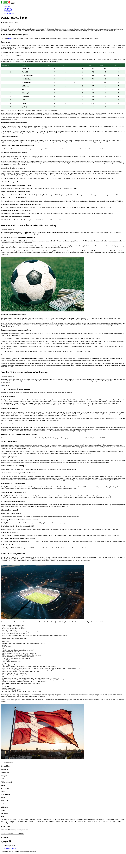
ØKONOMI (8, 10)
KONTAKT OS (9, 13)
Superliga (11, 38)
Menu (12, 3)
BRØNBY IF (8, 11)
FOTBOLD (7, 8)
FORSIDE (7, 6)
